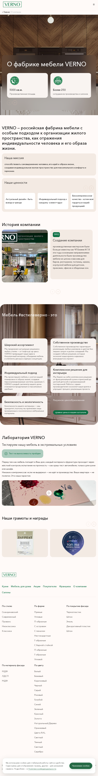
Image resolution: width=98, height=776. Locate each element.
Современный (9, 617)
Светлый (38, 737)
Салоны (6, 592)
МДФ (5, 671)
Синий (37, 704)
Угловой (38, 659)
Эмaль (69, 621)
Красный (38, 714)
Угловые (38, 617)
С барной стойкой (43, 645)
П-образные (40, 621)
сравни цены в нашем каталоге (70, 412)
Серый (37, 690)
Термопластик (73, 612)
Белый (37, 671)
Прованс (6, 621)
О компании (80, 586)
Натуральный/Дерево (45, 723)
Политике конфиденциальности (42, 769)
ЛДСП (5, 676)
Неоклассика (9, 626)
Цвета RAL (39, 733)
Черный (38, 685)
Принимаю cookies (81, 766)
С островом (40, 626)
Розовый (38, 695)
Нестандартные (42, 635)
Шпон (69, 617)
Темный (38, 742)
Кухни (5, 586)
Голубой (38, 699)
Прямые (38, 612)
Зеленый (38, 709)
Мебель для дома (21, 586)
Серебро (38, 751)
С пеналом (39, 631)
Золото (38, 718)
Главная (7, 12)
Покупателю (50, 586)
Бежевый (38, 676)
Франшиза (65, 586)
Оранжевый (40, 728)
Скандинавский (10, 612)
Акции (37, 586)
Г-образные (40, 640)
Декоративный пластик (78, 626)
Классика (7, 631)
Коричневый (40, 681)
